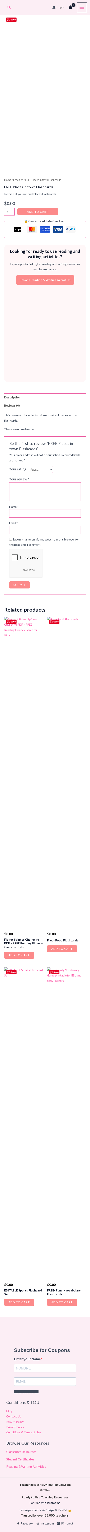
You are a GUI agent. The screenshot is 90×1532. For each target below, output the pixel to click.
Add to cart (38, 211)
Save (13, 19)
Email (13, 523)
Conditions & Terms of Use (23, 1432)
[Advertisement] (45, 333)
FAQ (9, 1411)
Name (14, 506)
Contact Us (13, 1416)
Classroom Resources (21, 1452)
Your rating (17, 469)
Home (7, 179)
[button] (9, 7)
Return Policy (15, 1421)
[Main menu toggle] (82, 7)
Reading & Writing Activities (26, 1466)
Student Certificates (20, 1459)
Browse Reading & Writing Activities (45, 280)
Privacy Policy (15, 1427)
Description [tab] (12, 397)
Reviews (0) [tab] (12, 405)
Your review (19, 479)
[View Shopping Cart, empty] (70, 7)
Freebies (18, 179)
